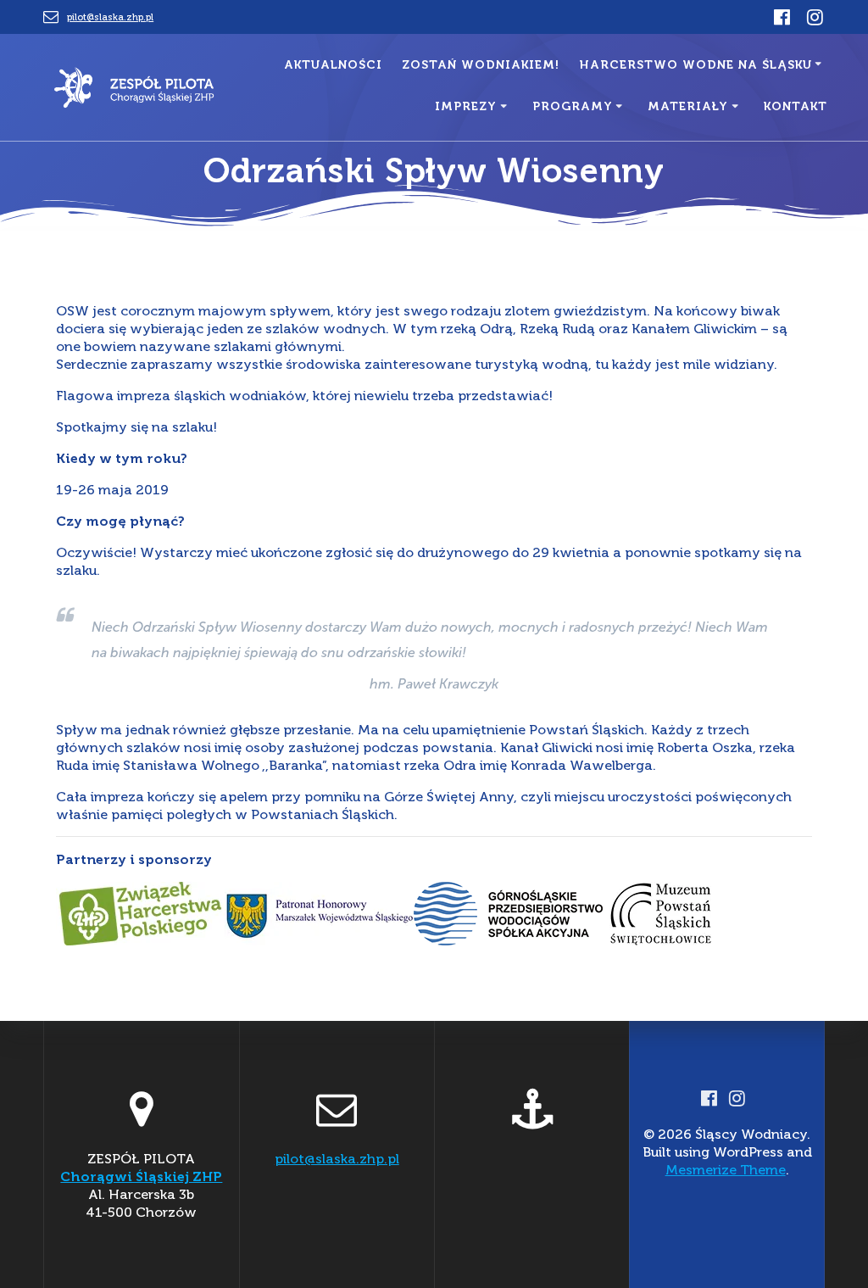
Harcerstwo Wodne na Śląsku (696, 65)
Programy (572, 106)
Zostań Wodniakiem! (480, 65)
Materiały (688, 106)
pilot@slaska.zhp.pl (110, 17)
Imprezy (466, 106)
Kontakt (795, 106)
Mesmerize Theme (725, 1170)
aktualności (333, 65)
